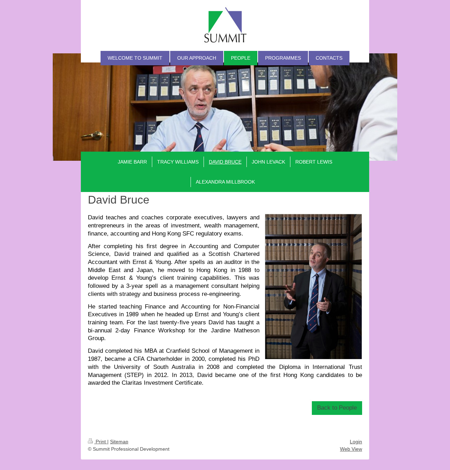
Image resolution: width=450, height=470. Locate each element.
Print (100, 441)
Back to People (337, 407)
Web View (351, 449)
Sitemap (119, 441)
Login (356, 441)
